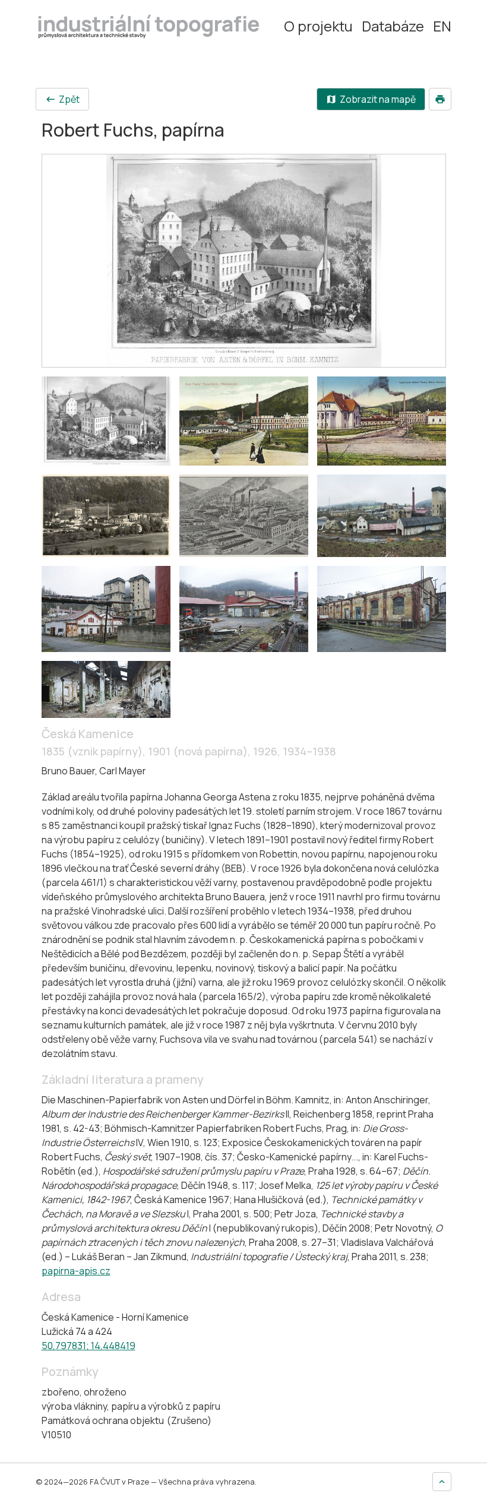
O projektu (318, 26)
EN (442, 26)
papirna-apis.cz (76, 1270)
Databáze (393, 26)
